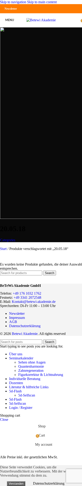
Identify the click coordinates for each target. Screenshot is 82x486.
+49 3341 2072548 (27, 297)
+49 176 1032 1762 (27, 293)
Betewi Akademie (25, 334)
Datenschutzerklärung (25, 326)
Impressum (17, 318)
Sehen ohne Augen (32, 362)
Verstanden (16, 483)
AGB (13, 322)
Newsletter (11, 8)
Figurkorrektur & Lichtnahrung (40, 375)
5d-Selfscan (26, 395)
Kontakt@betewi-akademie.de (34, 302)
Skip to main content (42, 2)
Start (4, 249)
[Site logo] (41, 20)
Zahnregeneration (31, 370)
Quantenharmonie (31, 366)
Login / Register (20, 408)
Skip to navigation (13, 2)
